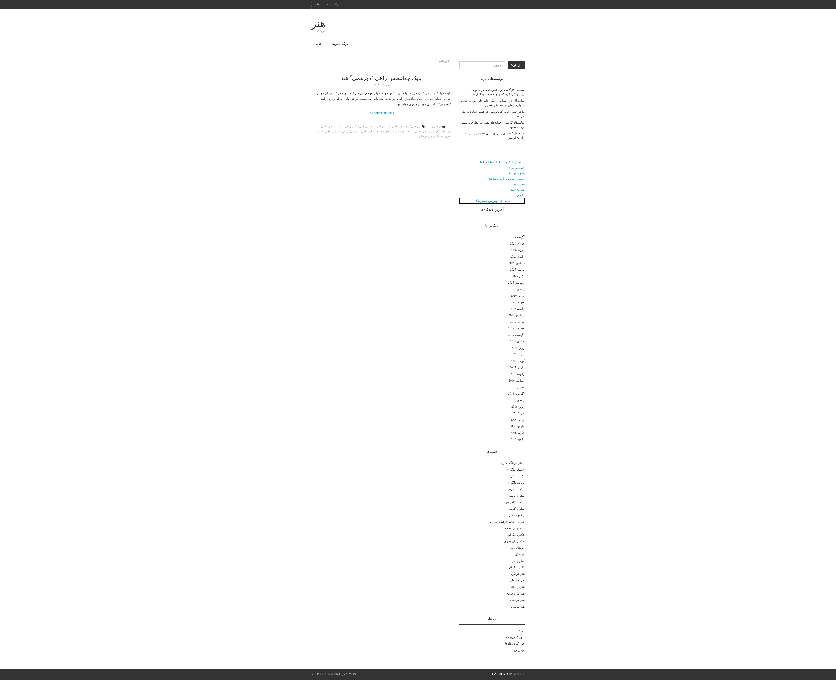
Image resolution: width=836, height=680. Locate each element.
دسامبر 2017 (517, 315)
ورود (522, 630)
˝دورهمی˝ (415, 126)
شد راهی (330, 131)
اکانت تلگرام (516, 476)
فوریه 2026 (518, 250)
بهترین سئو (518, 189)
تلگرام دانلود (517, 495)
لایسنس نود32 (516, 168)
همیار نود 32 (517, 184)
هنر (318, 22)
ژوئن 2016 (518, 406)
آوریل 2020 (518, 295)
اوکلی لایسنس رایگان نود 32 (507, 178)
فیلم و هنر (518, 561)
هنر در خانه (518, 587)
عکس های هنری (514, 541)
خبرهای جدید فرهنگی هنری (507, 521)
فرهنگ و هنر (434, 126)
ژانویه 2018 (517, 309)
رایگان (521, 195)
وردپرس (519, 650)
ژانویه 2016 (517, 439)
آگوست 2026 (516, 237)
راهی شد (342, 131)
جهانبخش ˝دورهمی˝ (439, 131)
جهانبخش (326, 126)
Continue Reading (381, 113)
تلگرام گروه (517, 508)
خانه (317, 4)
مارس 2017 (517, 367)
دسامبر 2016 (517, 380)
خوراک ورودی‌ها (514, 637)
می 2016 (519, 413)
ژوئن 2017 (518, 348)
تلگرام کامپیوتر (515, 502)
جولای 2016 (517, 400)
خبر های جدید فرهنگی (381, 131)
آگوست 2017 (516, 335)
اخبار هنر (403, 126)
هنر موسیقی (517, 600)
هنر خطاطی (517, 580)
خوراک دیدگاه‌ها (515, 643)
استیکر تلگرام (516, 469)
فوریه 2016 (518, 432)
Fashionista (500, 674)
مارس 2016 (517, 426)
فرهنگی (423, 136)
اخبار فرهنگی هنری (512, 463)
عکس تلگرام (516, 535)
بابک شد (338, 126)
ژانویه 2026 (517, 256)
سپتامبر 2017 (516, 328)
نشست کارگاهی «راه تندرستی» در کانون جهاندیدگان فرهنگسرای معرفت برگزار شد (498, 92)
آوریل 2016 (518, 419)
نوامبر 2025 (517, 269)
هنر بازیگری (517, 574)
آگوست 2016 (516, 393)
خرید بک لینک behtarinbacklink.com (502, 162)
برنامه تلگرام (516, 482)
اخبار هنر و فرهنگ (386, 126)
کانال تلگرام (517, 567)
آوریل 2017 (518, 361)
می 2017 (519, 354)
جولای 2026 (517, 243)
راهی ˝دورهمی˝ (358, 131)
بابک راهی (351, 126)
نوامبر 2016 (517, 387)
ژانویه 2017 (517, 374)
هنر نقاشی (518, 606)
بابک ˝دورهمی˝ (366, 126)
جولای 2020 (517, 289)
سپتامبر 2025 (516, 282)
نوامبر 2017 (517, 322)
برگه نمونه (333, 4)
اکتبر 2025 (518, 276)
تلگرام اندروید (516, 489)
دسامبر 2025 (517, 263)
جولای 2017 (517, 341)
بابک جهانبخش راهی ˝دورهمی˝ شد (381, 77)
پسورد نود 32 (516, 173)
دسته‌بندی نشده (515, 528)
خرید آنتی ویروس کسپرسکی (492, 201)
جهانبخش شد (418, 131)
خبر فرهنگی (402, 131)
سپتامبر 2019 (516, 302)
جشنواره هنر (517, 515)
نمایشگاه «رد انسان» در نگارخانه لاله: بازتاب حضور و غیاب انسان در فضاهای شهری (492, 103)
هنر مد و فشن (516, 593)
